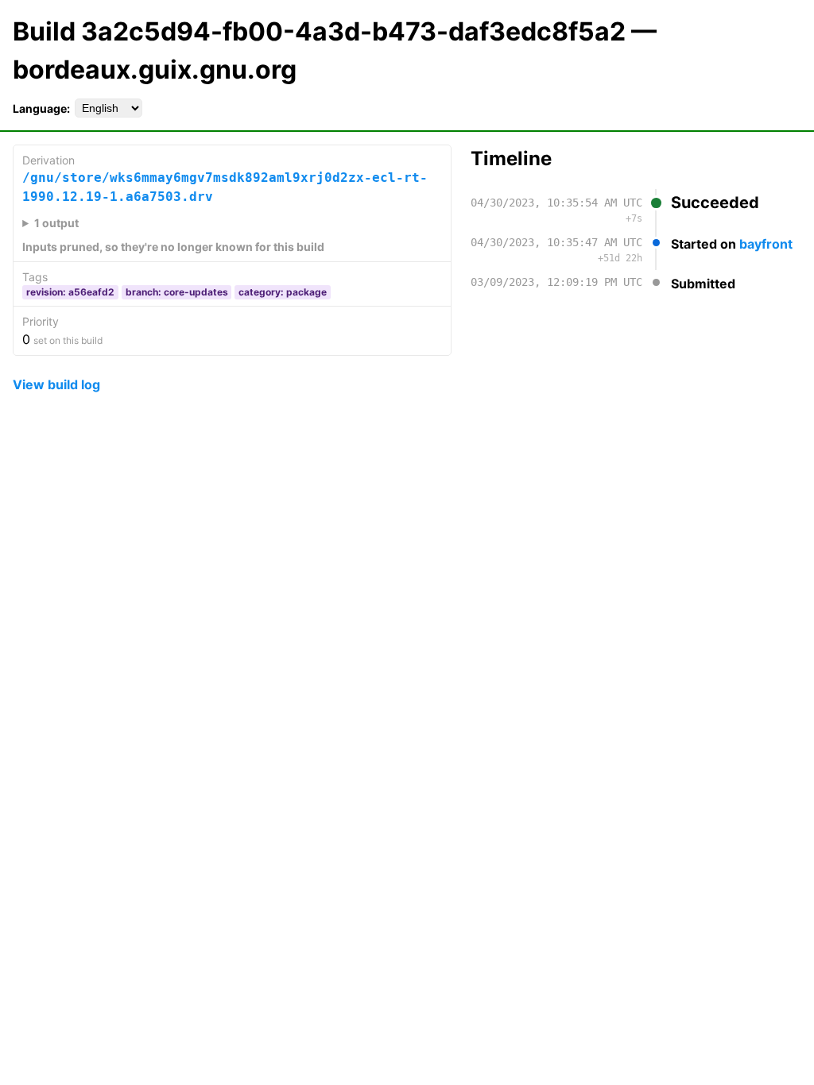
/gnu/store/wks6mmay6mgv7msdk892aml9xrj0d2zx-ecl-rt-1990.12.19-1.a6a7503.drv (225, 187)
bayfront (766, 244)
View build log (56, 384)
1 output (56, 223)
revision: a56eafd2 (70, 292)
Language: (41, 108)
